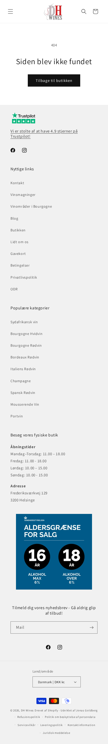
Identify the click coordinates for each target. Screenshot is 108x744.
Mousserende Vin (24, 404)
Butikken (18, 230)
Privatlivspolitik (23, 277)
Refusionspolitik (28, 717)
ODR (14, 289)
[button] (10, 11)
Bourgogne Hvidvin (26, 333)
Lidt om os (19, 241)
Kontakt (17, 183)
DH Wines (27, 710)
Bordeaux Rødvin (24, 357)
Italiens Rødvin (23, 369)
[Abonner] (91, 627)
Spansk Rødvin (22, 392)
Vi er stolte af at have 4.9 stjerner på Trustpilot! (44, 133)
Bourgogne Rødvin (26, 345)
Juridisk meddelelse (56, 733)
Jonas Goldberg (87, 710)
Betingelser (20, 265)
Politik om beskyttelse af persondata (70, 717)
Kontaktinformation (81, 725)
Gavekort (18, 253)
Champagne (20, 381)
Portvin (16, 416)
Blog (14, 218)
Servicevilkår (26, 725)
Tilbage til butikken (54, 80)
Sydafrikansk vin (24, 322)
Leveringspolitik (51, 725)
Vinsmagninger (23, 194)
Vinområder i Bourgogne (31, 206)
